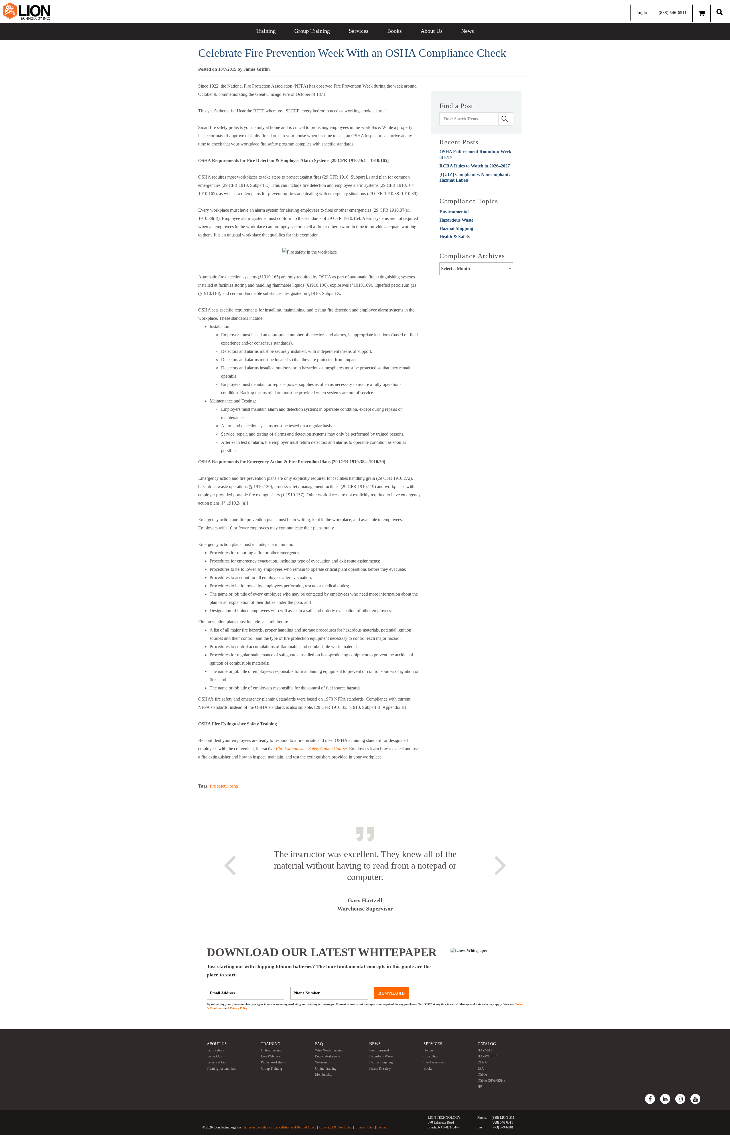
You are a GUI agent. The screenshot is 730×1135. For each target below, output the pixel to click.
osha (234, 786)
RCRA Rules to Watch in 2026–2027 (474, 165)
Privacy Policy (238, 1008)
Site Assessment (434, 1062)
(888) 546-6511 (673, 12)
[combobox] (476, 268)
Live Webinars (270, 1056)
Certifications (216, 1050)
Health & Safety (454, 236)
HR (480, 1087)
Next (500, 864)
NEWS (375, 1044)
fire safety (218, 786)
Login (641, 12)
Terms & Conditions (257, 1127)
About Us (432, 31)
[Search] (719, 11)
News (467, 31)
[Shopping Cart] (701, 13)
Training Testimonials (221, 1069)
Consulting (430, 1056)
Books (394, 31)
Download (391, 993)
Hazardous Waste (456, 220)
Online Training (271, 1050)
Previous (229, 864)
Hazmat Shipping (456, 228)
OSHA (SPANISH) (491, 1081)
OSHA (482, 1075)
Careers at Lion (217, 1062)
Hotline (428, 1050)
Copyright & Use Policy (335, 1127)
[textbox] (476, 269)
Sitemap (381, 1127)
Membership (323, 1075)
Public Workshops (273, 1062)
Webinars (321, 1062)
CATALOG (487, 1044)
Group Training (312, 31)
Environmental (454, 211)
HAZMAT (485, 1050)
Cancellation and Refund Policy (295, 1127)
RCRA (482, 1062)
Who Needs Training (329, 1050)
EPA (481, 1069)
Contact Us (214, 1056)
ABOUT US (217, 1044)
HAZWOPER (487, 1056)
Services (358, 31)
